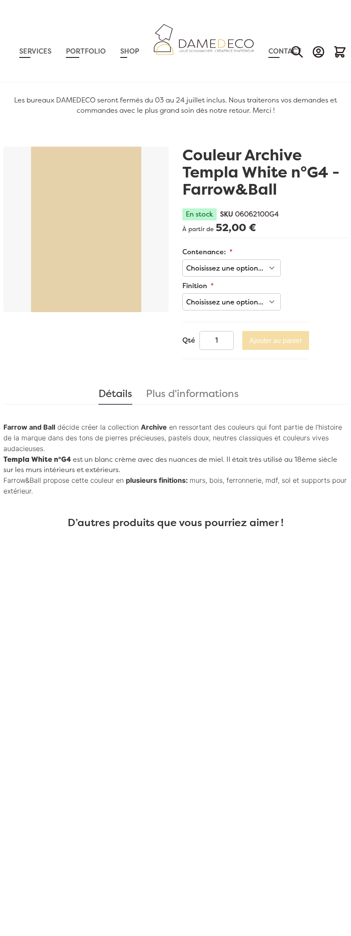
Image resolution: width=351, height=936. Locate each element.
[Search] (297, 52)
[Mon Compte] (318, 52)
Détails (115, 391)
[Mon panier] (340, 52)
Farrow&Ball (22, 480)
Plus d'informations (192, 391)
